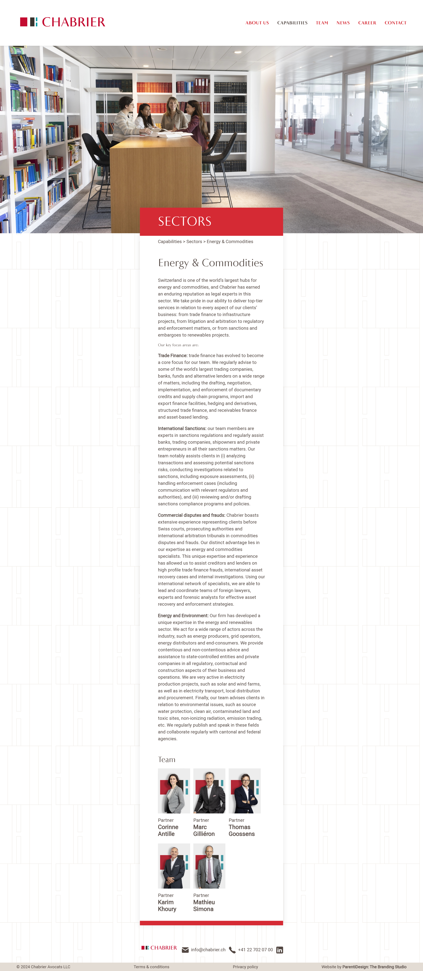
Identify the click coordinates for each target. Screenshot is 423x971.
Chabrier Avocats (62, 22)
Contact (396, 22)
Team (322, 22)
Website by (364, 967)
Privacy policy (245, 967)
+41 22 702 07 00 (255, 949)
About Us (257, 22)
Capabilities (292, 22)
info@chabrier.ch (208, 949)
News (343, 22)
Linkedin (279, 950)
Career (367, 22)
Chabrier (159, 947)
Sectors (185, 221)
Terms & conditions (151, 967)
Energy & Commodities (230, 241)
